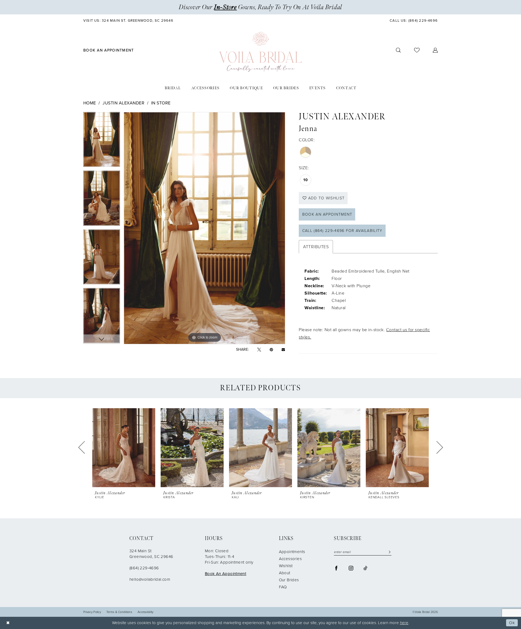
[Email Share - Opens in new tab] (283, 349)
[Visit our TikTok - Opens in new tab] (365, 568)
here (404, 623)
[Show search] (398, 50)
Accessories (290, 559)
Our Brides (289, 580)
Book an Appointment (327, 214)
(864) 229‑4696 (144, 568)
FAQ (283, 587)
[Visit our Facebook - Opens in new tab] (336, 568)
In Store (161, 103)
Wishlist (286, 566)
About (284, 573)
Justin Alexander (123, 103)
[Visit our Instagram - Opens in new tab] (351, 568)
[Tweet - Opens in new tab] (259, 349)
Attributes (316, 247)
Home (89, 103)
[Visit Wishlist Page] (417, 50)
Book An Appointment (225, 574)
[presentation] (123, 447)
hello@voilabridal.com (149, 579)
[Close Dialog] (8, 623)
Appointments (292, 552)
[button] (435, 50)
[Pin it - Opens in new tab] (271, 349)
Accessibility (146, 612)
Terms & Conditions (119, 612)
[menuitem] (128, 20)
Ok (512, 623)
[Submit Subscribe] (388, 552)
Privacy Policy (92, 612)
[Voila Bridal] (260, 52)
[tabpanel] (101, 141)
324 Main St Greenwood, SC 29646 (151, 554)
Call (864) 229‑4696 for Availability (342, 231)
